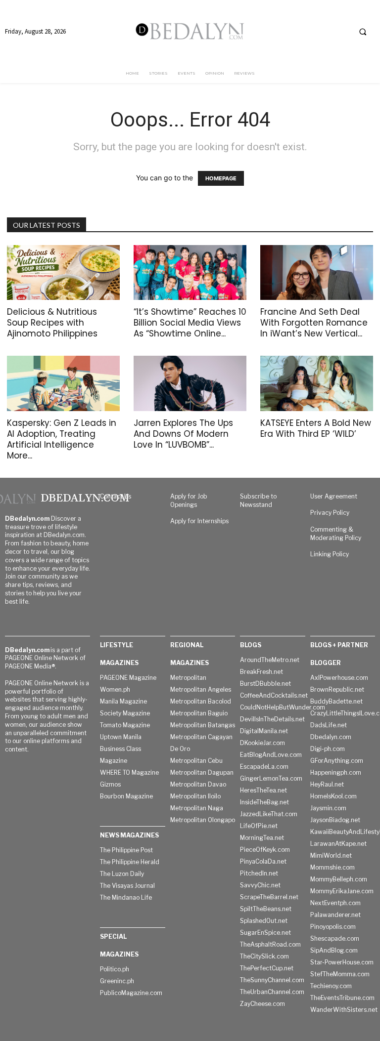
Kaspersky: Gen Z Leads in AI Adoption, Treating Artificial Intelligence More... (61, 439)
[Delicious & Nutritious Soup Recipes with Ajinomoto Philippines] (63, 272)
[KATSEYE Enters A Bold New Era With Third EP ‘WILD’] (316, 383)
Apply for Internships (199, 521)
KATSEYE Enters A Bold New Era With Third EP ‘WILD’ (315, 428)
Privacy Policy (329, 512)
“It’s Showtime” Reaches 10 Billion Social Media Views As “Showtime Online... (190, 322)
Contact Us (115, 496)
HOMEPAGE (221, 178)
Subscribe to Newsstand (258, 500)
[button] (362, 31)
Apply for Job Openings (188, 500)
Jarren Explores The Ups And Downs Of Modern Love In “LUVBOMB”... (183, 434)
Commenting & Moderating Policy (335, 533)
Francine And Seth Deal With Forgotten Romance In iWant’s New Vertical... (314, 322)
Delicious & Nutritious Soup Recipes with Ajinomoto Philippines (52, 322)
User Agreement (333, 496)
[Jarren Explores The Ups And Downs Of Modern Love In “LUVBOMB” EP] (190, 383)
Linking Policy (329, 554)
